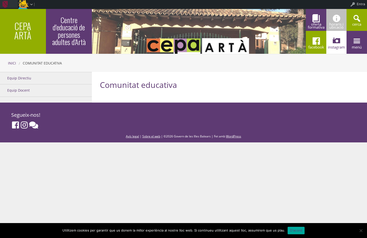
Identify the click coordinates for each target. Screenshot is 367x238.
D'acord (296, 230)
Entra (361, 4)
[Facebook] (15, 125)
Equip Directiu (19, 78)
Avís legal (132, 136)
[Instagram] (24, 125)
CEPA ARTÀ (22, 30)
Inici (12, 63)
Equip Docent (18, 90)
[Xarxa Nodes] (33, 125)
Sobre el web (151, 136)
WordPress (233, 136)
